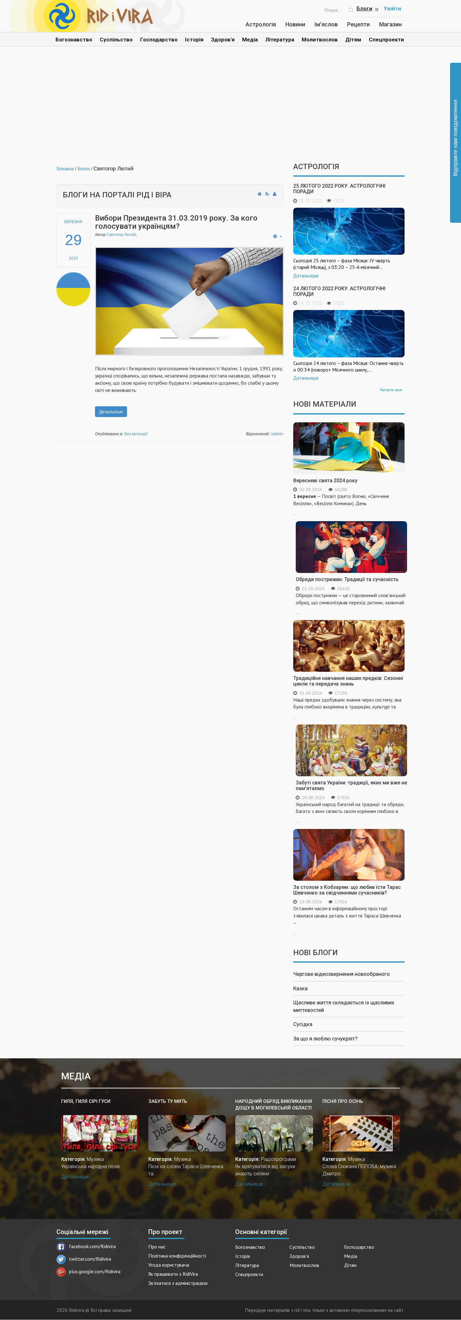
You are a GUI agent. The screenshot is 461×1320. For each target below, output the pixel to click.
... (341, 504)
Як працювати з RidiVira (173, 1274)
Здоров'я (223, 39)
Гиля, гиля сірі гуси (85, 1101)
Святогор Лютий (121, 234)
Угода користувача (168, 1265)
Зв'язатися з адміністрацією (178, 1283)
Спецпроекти (386, 39)
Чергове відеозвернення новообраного (341, 974)
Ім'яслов (326, 24)
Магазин (390, 24)
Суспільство (116, 39)
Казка (300, 988)
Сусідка (302, 1024)
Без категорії (136, 434)
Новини (295, 24)
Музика (95, 1159)
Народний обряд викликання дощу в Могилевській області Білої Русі (273, 1104)
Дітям (353, 39)
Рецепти (358, 24)
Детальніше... (77, 1177)
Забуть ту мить (167, 1101)
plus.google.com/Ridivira (94, 1271)
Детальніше (111, 411)
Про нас (157, 1246)
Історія (194, 39)
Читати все (391, 389)
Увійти (392, 8)
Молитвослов (320, 39)
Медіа (250, 39)
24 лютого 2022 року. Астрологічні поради (339, 291)
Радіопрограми (278, 1159)
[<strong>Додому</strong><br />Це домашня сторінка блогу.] (260, 194)
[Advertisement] (230, 109)
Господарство (159, 39)
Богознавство (74, 39)
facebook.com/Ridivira (92, 1246)
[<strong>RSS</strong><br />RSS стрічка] (267, 194)
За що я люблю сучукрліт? (325, 1038)
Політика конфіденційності (177, 1256)
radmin (277, 434)
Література (279, 39)
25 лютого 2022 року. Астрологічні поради (339, 189)
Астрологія (261, 24)
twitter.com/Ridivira (90, 1259)
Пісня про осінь (342, 1101)
